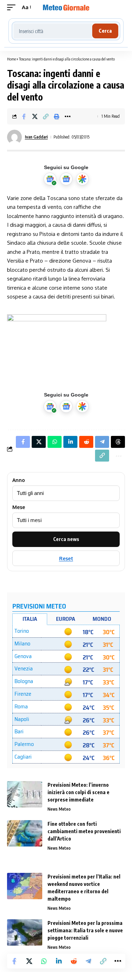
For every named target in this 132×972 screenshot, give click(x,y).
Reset (66, 558)
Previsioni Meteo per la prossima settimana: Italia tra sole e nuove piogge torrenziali (85, 930)
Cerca (105, 31)
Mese (18, 507)
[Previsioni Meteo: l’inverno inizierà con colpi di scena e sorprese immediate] (24, 794)
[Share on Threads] (118, 442)
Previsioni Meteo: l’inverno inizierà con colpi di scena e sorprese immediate (78, 792)
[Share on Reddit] (73, 961)
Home (11, 59)
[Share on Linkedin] (58, 961)
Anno (18, 480)
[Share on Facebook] (24, 116)
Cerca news (66, 539)
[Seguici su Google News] (66, 179)
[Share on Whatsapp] (44, 961)
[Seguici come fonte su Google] (50, 179)
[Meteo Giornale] (66, 7)
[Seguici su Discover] (82, 179)
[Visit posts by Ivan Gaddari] (14, 137)
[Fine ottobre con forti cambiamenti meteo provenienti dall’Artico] (24, 833)
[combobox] (53, 31)
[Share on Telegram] (88, 961)
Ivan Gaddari (36, 137)
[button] (13, 7)
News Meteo (59, 809)
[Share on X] (35, 116)
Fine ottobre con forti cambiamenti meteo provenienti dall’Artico (84, 831)
